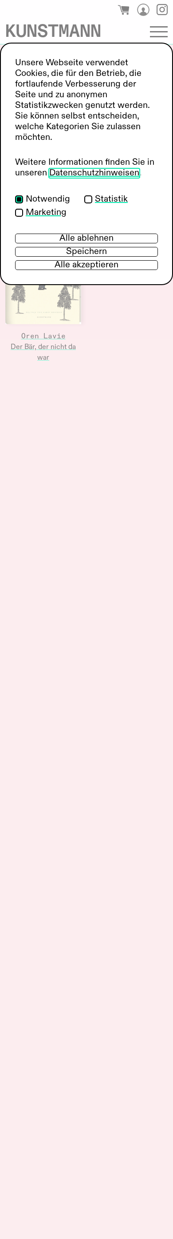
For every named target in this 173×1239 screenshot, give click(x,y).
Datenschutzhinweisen (94, 173)
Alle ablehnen (86, 238)
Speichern (86, 251)
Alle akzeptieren (86, 265)
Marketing (46, 212)
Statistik (111, 199)
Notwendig (48, 199)
